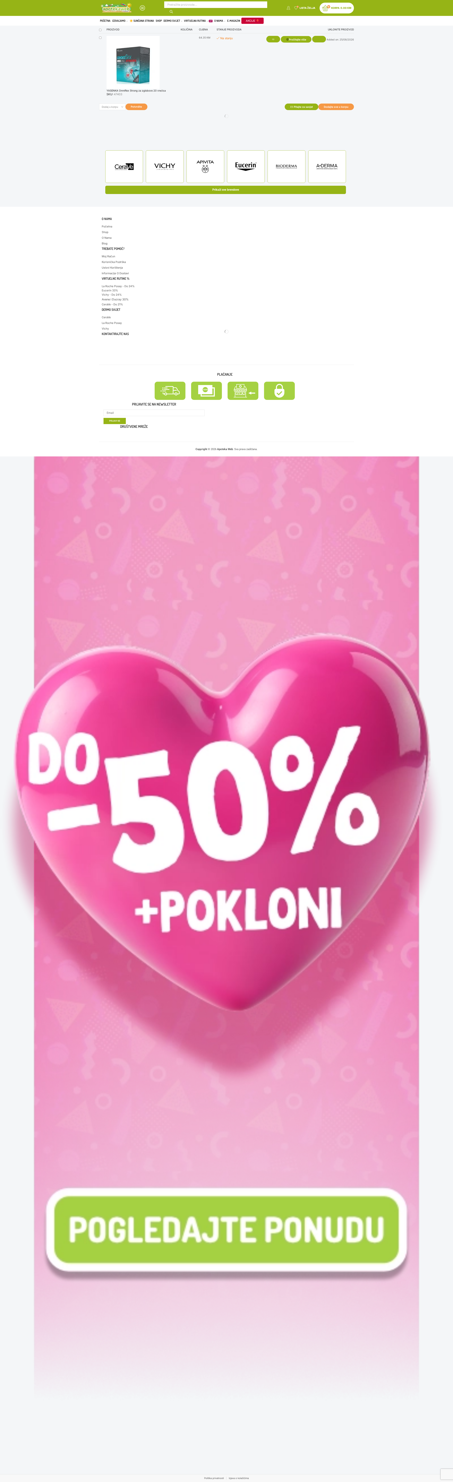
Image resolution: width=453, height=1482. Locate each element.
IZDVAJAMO (118, 20)
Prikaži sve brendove (225, 189)
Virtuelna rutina (198, 20)
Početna (105, 20)
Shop (159, 20)
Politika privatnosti (214, 1478)
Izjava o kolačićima (239, 1478)
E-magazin (233, 20)
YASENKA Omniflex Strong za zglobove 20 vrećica (136, 90)
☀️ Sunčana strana (142, 20)
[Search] (171, 11)
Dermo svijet (172, 20)
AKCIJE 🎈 (252, 20)
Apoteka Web (225, 449)
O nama (218, 20)
